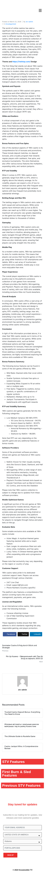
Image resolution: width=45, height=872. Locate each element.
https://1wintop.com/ (21, 61)
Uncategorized (10, 24)
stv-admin (29, 22)
